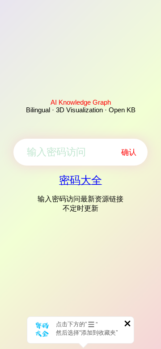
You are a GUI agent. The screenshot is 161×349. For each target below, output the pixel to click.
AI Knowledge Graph (81, 102)
